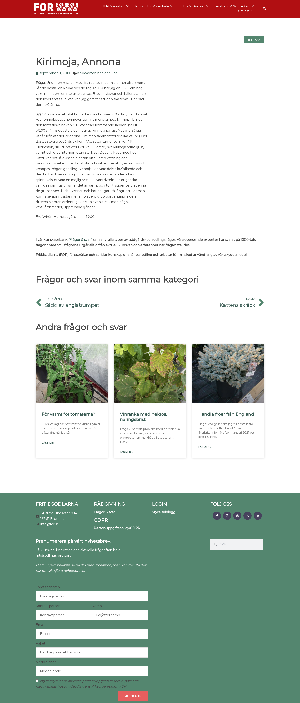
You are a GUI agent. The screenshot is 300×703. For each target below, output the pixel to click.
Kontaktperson (48, 606)
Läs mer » (48, 442)
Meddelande (46, 662)
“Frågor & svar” (80, 240)
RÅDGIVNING (109, 504)
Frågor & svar (104, 512)
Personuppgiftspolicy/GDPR (117, 528)
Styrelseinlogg (164, 512)
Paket (41, 643)
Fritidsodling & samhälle (152, 6)
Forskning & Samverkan (232, 6)
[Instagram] (227, 516)
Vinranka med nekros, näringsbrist (143, 417)
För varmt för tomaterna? (68, 414)
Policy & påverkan (192, 6)
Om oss (243, 11)
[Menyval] (217, 516)
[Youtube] (237, 516)
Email (40, 625)
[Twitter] (247, 516)
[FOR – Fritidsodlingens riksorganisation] (56, 8)
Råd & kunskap (113, 6)
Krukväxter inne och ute (97, 73)
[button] (264, 8)
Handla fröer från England (226, 414)
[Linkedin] (258, 516)
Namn (97, 606)
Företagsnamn (48, 587)
